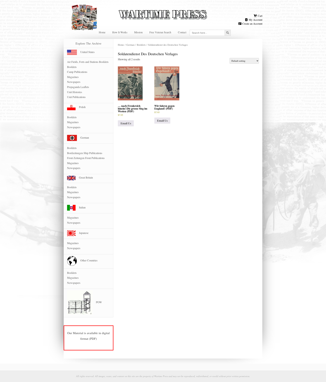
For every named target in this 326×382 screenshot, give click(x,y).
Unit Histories (74, 92)
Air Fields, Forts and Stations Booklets (87, 62)
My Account (255, 19)
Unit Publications (76, 97)
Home (102, 32)
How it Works (119, 32)
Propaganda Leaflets (78, 87)
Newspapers (73, 82)
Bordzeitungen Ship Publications (84, 153)
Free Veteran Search (160, 32)
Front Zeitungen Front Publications (86, 158)
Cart (259, 15)
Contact (182, 32)
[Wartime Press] (163, 9)
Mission (138, 32)
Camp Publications (77, 72)
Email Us (126, 123)
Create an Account (252, 23)
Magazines (73, 77)
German (130, 44)
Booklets (141, 44)
